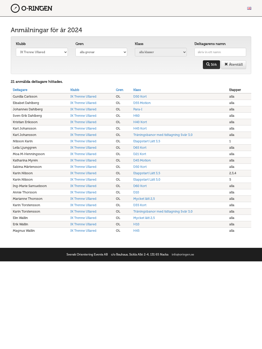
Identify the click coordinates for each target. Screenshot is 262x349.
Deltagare (20, 90)
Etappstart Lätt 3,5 (146, 141)
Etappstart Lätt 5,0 (146, 179)
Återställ (235, 64)
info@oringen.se (183, 254)
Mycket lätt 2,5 (144, 199)
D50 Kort (140, 96)
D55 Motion (142, 103)
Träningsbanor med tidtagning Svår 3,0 (163, 135)
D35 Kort (139, 205)
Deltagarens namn (210, 44)
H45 (136, 230)
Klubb (21, 44)
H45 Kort (140, 128)
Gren (79, 44)
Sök (213, 64)
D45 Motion (142, 160)
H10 (136, 224)
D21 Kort (139, 154)
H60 (136, 116)
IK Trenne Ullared (83, 96)
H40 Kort (140, 122)
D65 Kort (139, 147)
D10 (136, 192)
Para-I (137, 109)
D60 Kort (140, 186)
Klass (139, 44)
